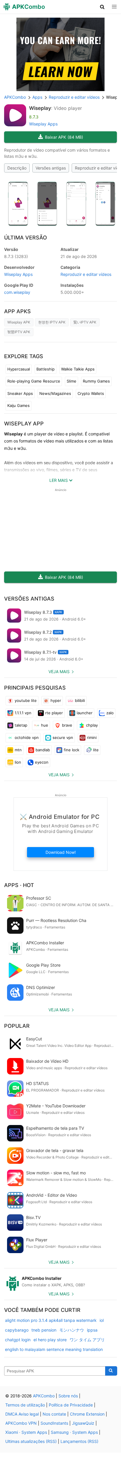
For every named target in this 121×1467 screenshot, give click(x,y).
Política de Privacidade (71, 1404)
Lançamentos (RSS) (79, 1441)
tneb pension (43, 1329)
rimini (92, 737)
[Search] (111, 1371)
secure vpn (63, 737)
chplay (92, 725)
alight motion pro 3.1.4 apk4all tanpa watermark (51, 1320)
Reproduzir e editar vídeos (85, 274)
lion (18, 762)
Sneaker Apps (20, 393)
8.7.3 (16, 256)
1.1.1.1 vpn (23, 712)
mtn (18, 749)
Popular (17, 1026)
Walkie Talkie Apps (78, 369)
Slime (71, 381)
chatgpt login (18, 1339)
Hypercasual (18, 369)
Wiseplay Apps (43, 123)
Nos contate (54, 1413)
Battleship (45, 369)
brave (67, 725)
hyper (56, 700)
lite (96, 749)
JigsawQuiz (83, 1423)
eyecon (41, 762)
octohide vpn (27, 737)
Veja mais (59, 671)
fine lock (71, 749)
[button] (102, 7)
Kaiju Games (18, 405)
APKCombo (15, 97)
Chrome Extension (87, 1413)
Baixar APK (64, 137)
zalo (110, 712)
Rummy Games (96, 381)
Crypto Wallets (91, 393)
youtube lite (26, 700)
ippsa (92, 1329)
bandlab (43, 749)
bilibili (80, 700)
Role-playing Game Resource (33, 381)
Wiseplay (40, 108)
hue (44, 725)
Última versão (25, 237)
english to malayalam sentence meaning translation (54, 1349)
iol (102, 1320)
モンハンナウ (71, 1329)
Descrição (16, 167)
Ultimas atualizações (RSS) (31, 1441)
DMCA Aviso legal (22, 1413)
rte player (54, 712)
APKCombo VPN (21, 1423)
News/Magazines (55, 393)
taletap (21, 725)
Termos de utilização (25, 1404)
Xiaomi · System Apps (26, 1432)
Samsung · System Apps (74, 1432)
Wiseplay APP (24, 423)
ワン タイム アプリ (87, 1339)
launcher (85, 712)
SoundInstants (54, 1423)
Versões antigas (51, 167)
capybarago (16, 1329)
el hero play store (50, 1339)
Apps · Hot (19, 885)
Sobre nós (68, 1395)
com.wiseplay (17, 292)
